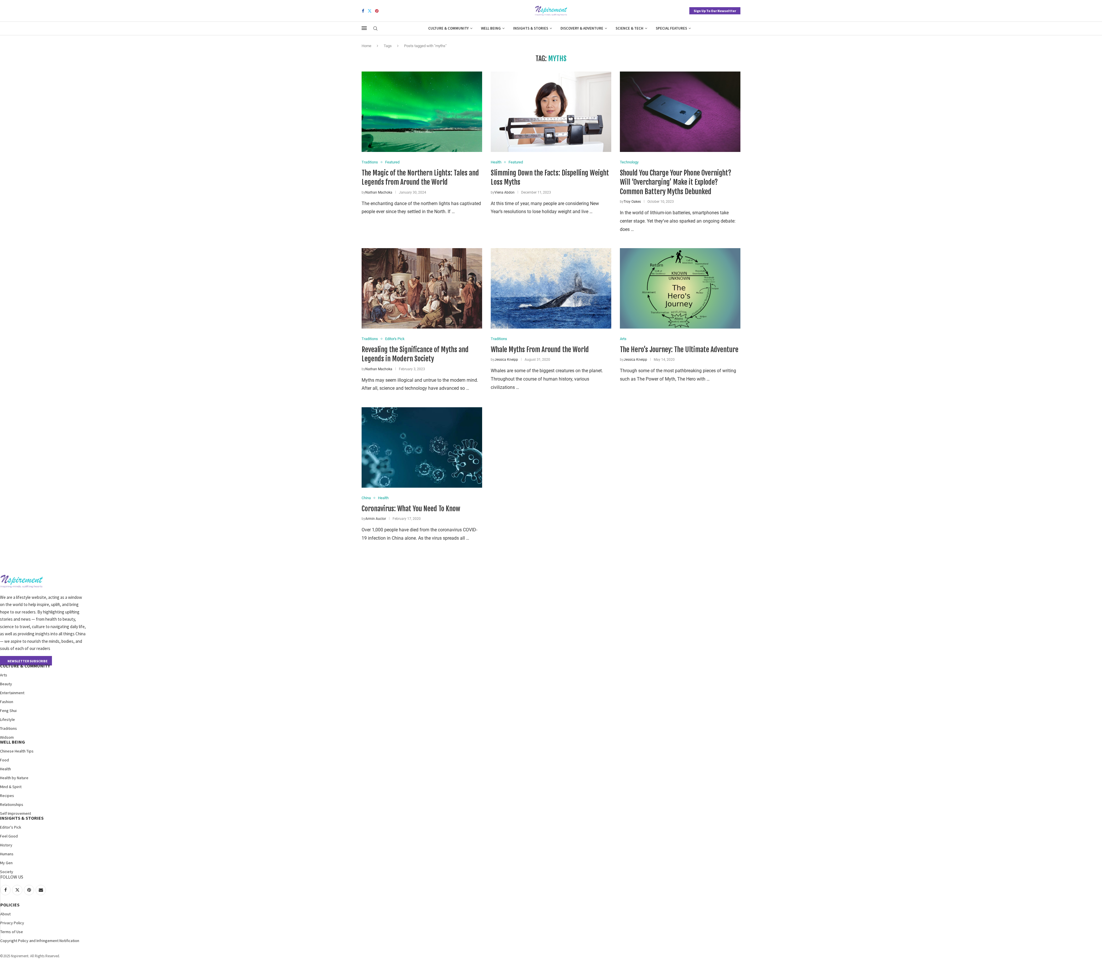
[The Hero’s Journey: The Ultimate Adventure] (680, 288)
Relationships (11, 804)
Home (366, 46)
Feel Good (9, 836)
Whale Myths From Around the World (540, 349)
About (5, 914)
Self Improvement (15, 813)
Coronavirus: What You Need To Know (411, 508)
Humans (6, 854)
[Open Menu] (364, 28)
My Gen (6, 863)
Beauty (6, 684)
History (6, 845)
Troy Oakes (632, 202)
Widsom (7, 737)
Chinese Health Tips (17, 751)
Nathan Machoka (378, 192)
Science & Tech (629, 28)
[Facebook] (363, 11)
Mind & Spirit (11, 787)
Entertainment (12, 693)
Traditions (8, 728)
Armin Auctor (375, 519)
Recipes (7, 796)
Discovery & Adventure (581, 28)
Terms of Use (11, 932)
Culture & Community (448, 28)
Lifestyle (7, 719)
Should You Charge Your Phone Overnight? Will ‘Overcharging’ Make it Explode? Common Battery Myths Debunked (675, 182)
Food (4, 760)
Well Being (491, 28)
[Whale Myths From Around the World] (551, 288)
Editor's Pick (10, 827)
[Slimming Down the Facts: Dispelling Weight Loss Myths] (551, 112)
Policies (10, 904)
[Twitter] (369, 11)
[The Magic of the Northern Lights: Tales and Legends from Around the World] (422, 112)
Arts (3, 675)
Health (5, 769)
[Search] (375, 28)
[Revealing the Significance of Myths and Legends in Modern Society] (422, 288)
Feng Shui (8, 711)
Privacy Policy (12, 923)
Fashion (6, 702)
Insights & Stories (530, 28)
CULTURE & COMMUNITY (25, 665)
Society (6, 872)
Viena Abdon (504, 192)
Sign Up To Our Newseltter (715, 11)
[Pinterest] (377, 11)
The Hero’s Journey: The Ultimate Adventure (679, 349)
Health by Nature (14, 778)
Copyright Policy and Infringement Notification (39, 941)
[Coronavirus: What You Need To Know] (422, 447)
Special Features (671, 28)
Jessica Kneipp (506, 360)
